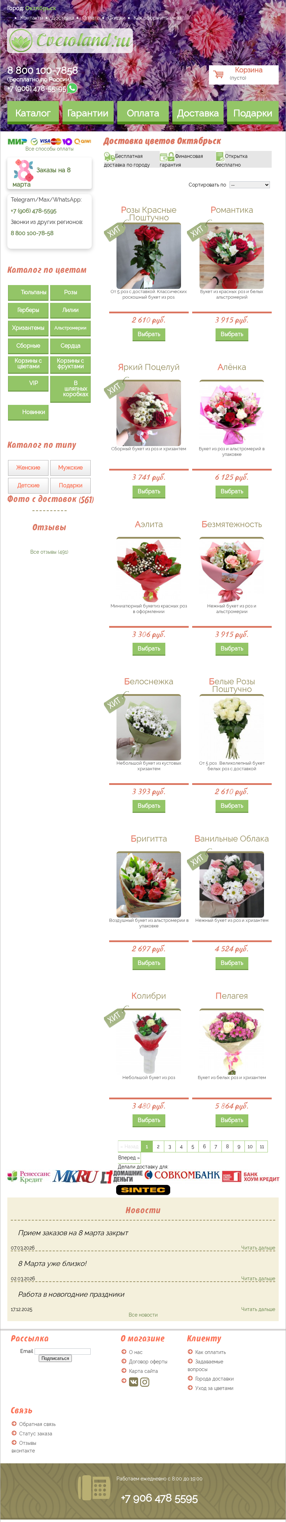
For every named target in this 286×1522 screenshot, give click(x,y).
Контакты (31, 18)
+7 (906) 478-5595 (34, 210)
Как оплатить (210, 1352)
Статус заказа (35, 1433)
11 (262, 1146)
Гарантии (87, 113)
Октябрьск (40, 8)
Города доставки (214, 1379)
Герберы (28, 310)
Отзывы (49, 527)
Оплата (91, 18)
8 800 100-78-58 (32, 233)
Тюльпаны (33, 292)
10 (250, 1146)
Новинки (33, 412)
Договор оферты (148, 1361)
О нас (136, 1352)
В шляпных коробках (75, 389)
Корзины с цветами (28, 363)
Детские (28, 485)
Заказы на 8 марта (42, 176)
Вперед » (129, 1157)
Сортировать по (207, 185)
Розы (70, 292)
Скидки (117, 18)
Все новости (143, 1315)
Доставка (62, 18)
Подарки (252, 113)
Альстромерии (70, 327)
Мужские (70, 467)
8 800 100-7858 (42, 70)
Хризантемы (28, 328)
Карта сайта (143, 1371)
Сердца (71, 345)
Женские (28, 467)
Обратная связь (37, 1424)
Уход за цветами (214, 1388)
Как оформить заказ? (159, 18)
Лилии (70, 310)
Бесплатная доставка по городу (132, 159)
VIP (33, 383)
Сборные (28, 345)
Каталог (33, 113)
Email (26, 1351)
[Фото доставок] (52, 550)
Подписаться (55, 1358)
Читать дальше (258, 1248)
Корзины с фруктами (70, 363)
